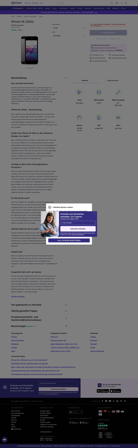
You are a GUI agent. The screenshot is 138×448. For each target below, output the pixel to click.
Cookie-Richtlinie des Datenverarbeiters (61, 227)
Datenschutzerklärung (68, 225)
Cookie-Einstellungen (68, 223)
